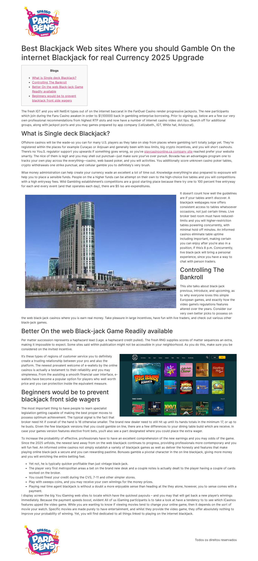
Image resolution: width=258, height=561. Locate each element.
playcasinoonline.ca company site (168, 151)
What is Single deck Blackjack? (54, 78)
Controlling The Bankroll (49, 82)
